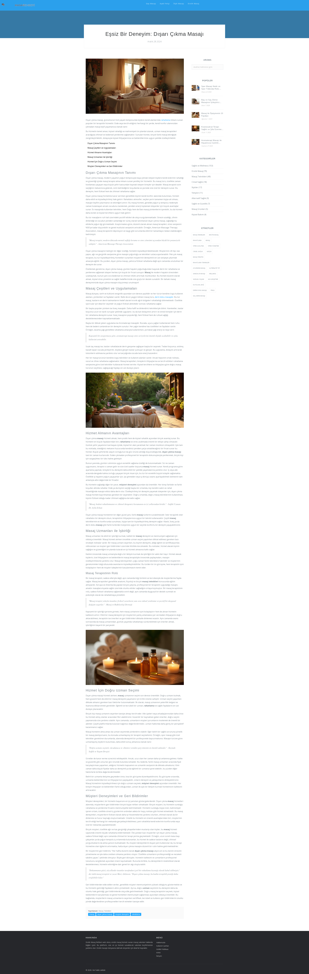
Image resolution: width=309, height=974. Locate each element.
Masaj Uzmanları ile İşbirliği (100, 157)
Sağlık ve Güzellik (201, 203)
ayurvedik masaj (199, 268)
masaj (91, 914)
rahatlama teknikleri (201, 263)
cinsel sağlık (198, 251)
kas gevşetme (213, 279)
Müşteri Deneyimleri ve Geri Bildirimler (105, 166)
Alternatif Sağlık (200, 198)
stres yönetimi (213, 246)
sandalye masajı (199, 274)
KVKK (158, 952)
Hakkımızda (160, 942)
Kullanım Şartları (162, 946)
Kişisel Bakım (199, 214)
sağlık (209, 251)
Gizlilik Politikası (162, 949)
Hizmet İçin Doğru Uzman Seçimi (102, 161)
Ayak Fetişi (165, 3)
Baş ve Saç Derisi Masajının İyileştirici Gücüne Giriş (210, 101)
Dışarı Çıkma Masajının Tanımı (101, 143)
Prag (212, 290)
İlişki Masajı (178, 3)
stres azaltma (198, 246)
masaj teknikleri (199, 235)
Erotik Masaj (193, 3)
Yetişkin (197, 192)
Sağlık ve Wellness (202, 165)
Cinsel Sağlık (199, 182)
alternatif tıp (214, 268)
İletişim (159, 956)
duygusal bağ (198, 285)
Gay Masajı (151, 3)
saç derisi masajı (199, 296)
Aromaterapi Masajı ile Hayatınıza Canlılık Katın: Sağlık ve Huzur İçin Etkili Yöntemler (211, 141)
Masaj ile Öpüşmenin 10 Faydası (212, 114)
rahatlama (165, 120)
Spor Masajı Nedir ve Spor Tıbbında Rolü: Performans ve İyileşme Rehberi (212, 87)
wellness (212, 274)
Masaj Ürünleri (200, 209)
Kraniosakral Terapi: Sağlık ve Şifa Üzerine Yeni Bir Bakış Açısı (211, 128)
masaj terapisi (198, 257)
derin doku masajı (200, 290)
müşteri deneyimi (122, 914)
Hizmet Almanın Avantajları (100, 152)
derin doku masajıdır (164, 297)
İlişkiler (197, 187)
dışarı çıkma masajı (104, 914)
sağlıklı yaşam (198, 279)
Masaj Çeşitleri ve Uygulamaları (102, 148)
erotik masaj (213, 235)
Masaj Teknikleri (104, 911)
